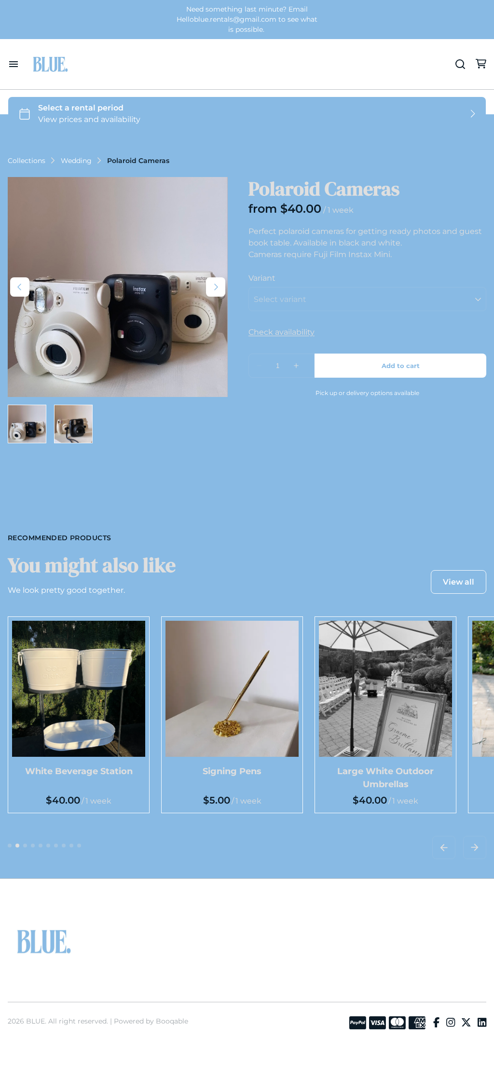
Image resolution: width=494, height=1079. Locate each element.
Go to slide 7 (56, 845)
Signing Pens (232, 771)
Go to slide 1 (10, 845)
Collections (26, 160)
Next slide (474, 847)
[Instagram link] (450, 1023)
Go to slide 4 (33, 845)
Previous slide (443, 847)
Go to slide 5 (40, 845)
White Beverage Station (79, 771)
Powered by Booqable (151, 1021)
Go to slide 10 (79, 845)
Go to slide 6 (48, 845)
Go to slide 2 (17, 845)
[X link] (466, 1023)
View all (458, 582)
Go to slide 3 (25, 845)
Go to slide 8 (64, 845)
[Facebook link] (436, 1023)
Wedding (76, 160)
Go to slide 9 (71, 845)
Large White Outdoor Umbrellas (385, 778)
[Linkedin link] (482, 1023)
